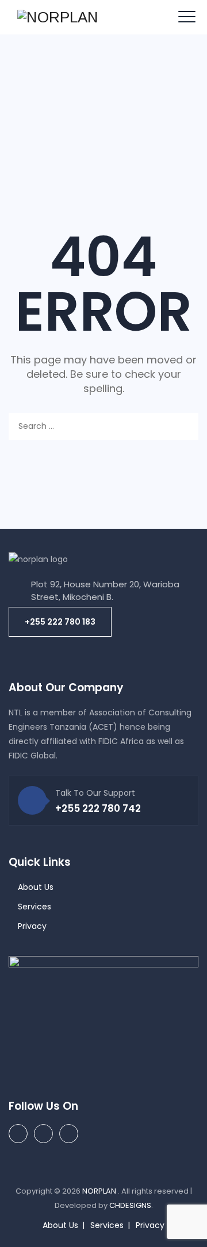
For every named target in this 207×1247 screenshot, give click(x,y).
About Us (35, 887)
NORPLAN (100, 1191)
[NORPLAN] (57, 17)
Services (34, 906)
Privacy (32, 926)
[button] (60, 622)
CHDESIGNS (130, 1205)
